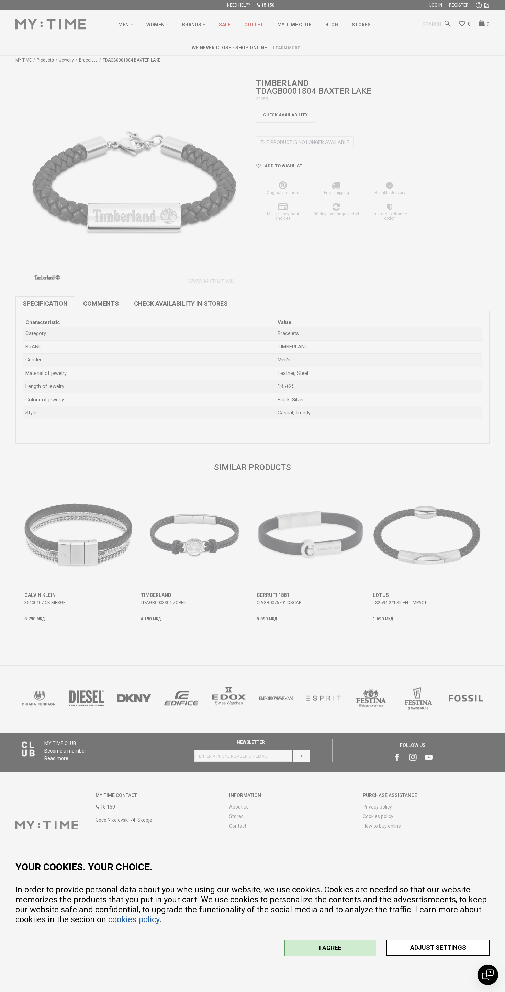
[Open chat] (488, 975)
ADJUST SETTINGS (438, 947)
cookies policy (133, 919)
